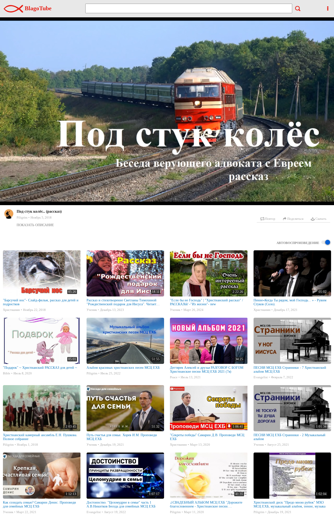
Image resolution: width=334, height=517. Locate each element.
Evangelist (261, 377)
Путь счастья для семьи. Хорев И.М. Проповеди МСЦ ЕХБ (122, 437)
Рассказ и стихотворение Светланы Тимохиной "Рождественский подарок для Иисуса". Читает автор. (121, 302)
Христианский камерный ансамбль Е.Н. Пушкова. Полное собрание (40, 437)
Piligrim (22, 217)
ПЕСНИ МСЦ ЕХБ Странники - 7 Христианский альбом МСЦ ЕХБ (290, 369)
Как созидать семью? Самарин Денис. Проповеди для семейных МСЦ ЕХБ (39, 504)
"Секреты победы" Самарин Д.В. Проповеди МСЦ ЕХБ (207, 437)
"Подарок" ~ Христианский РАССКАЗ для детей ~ (40, 367)
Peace (174, 377)
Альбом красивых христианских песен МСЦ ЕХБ (123, 367)
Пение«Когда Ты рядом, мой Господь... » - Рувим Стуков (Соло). (290, 302)
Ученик (92, 310)
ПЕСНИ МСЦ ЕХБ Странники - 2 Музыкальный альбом (289, 437)
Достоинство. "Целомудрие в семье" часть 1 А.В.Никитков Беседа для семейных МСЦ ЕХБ (121, 504)
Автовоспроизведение (298, 243)
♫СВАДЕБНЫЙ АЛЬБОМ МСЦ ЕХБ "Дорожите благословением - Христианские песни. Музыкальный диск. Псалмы (206, 504)
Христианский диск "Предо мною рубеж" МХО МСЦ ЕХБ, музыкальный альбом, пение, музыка (289, 504)
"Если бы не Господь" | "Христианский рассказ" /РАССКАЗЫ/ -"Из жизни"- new (206, 302)
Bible (6, 373)
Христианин (11, 310)
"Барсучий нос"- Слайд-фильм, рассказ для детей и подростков (40, 302)
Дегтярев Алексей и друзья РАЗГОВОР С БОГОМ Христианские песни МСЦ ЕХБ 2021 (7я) (206, 369)
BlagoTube (37, 8)
